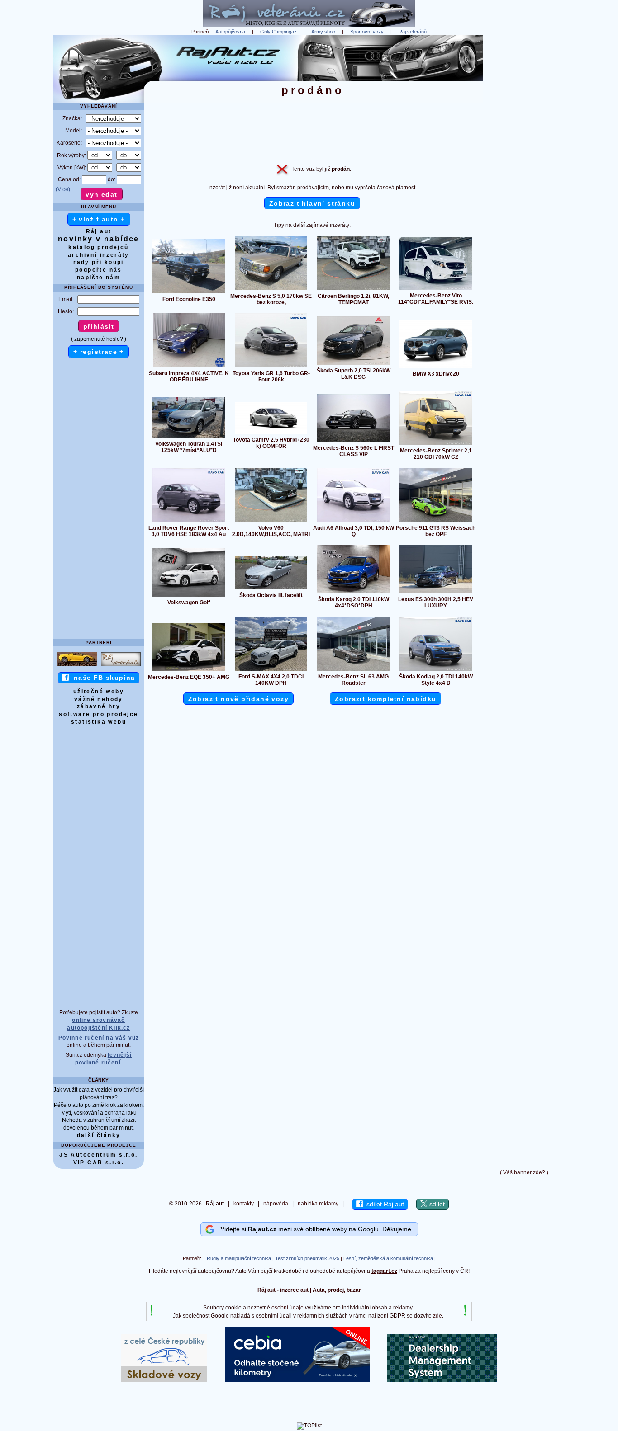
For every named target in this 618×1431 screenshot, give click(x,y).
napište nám (98, 277)
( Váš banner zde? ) (524, 1172)
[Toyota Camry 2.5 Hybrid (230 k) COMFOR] (271, 433)
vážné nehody (98, 699)
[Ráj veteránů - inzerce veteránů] (309, 25)
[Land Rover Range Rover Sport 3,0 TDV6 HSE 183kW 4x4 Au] (188, 521)
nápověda (275, 1203)
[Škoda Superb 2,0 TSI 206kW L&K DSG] (353, 364)
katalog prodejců (98, 247)
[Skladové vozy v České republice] (164, 1380)
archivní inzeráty (98, 255)
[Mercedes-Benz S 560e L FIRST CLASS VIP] (353, 441)
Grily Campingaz (278, 31)
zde (437, 1316)
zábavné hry (98, 706)
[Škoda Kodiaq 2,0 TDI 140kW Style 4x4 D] (435, 670)
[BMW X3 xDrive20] (435, 367)
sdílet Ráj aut (383, 1204)
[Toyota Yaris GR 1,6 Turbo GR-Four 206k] (271, 367)
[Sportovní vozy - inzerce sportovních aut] (77, 666)
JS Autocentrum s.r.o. (98, 1155)
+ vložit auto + (98, 219)
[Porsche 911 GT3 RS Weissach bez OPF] (435, 521)
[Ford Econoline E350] (188, 293)
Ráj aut (99, 231)
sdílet (436, 1204)
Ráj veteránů (413, 31)
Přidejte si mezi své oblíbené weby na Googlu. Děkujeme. (313, 1229)
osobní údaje (287, 1307)
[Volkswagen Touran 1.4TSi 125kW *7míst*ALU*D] (188, 437)
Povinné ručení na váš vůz (98, 1038)
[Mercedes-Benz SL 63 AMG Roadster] (353, 670)
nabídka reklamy (318, 1203)
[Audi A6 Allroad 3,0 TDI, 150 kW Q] (353, 521)
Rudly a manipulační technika (239, 1258)
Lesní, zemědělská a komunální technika (388, 1258)
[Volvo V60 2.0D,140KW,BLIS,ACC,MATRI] (271, 521)
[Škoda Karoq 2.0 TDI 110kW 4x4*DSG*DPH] (353, 593)
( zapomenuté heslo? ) (98, 339)
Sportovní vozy (367, 31)
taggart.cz (384, 1271)
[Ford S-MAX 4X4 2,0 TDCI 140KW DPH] (271, 670)
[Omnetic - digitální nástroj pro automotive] (442, 1380)
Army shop (323, 31)
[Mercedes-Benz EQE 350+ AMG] (188, 671)
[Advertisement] (524, 170)
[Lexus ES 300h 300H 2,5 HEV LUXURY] (435, 593)
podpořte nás (98, 270)
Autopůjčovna (230, 31)
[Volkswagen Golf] (188, 596)
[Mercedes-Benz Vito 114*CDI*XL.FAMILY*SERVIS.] (435, 289)
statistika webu (98, 722)
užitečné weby (98, 691)
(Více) (63, 189)
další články (99, 1135)
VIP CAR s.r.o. (98, 1162)
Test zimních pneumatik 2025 (307, 1258)
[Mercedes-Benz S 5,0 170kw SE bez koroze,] (271, 290)
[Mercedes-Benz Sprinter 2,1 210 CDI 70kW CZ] (435, 444)
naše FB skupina (102, 677)
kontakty (243, 1203)
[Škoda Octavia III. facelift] (271, 589)
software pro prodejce (98, 714)
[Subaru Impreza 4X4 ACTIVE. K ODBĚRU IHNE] (189, 367)
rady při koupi (98, 262)
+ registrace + (98, 351)
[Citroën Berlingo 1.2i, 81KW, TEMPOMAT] (353, 290)
